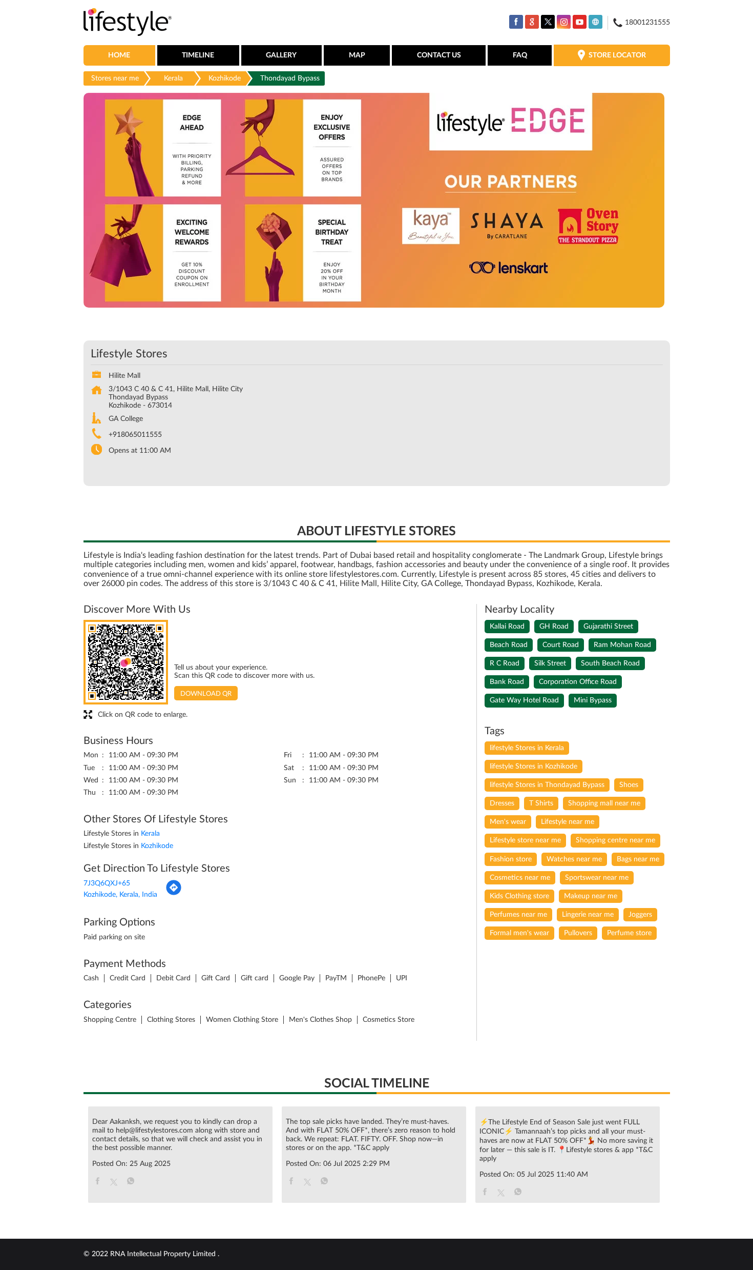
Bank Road (507, 682)
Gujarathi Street (608, 626)
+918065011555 (135, 434)
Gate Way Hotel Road (524, 700)
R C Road (504, 663)
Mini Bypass (593, 700)
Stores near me (115, 78)
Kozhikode (224, 78)
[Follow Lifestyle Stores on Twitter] (548, 22)
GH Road (554, 626)
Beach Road (509, 645)
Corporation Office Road (578, 682)
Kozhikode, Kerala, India (120, 894)
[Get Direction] (173, 893)
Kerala (173, 78)
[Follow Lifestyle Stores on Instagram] (564, 22)
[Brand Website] (595, 22)
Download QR (206, 694)
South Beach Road (610, 663)
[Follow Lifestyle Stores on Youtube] (580, 22)
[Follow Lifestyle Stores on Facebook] (516, 22)
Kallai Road (507, 626)
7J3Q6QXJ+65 (106, 883)
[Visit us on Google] (532, 22)
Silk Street (550, 663)
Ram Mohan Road (622, 645)
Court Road (560, 645)
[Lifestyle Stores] (127, 23)
